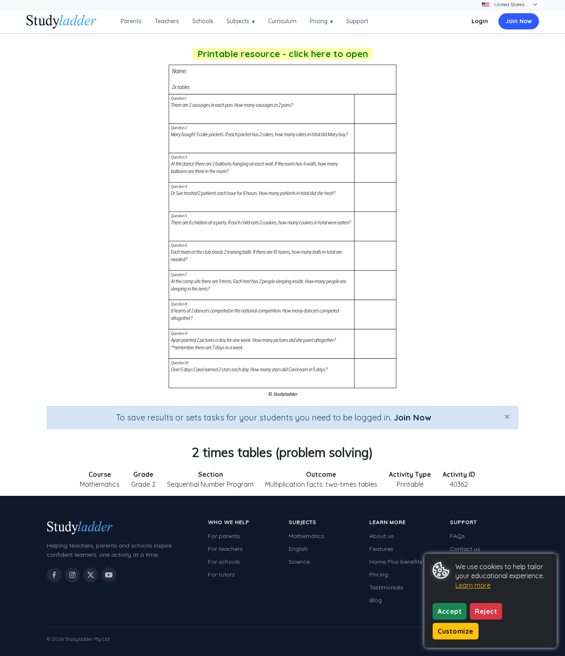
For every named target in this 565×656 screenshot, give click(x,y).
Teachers (167, 21)
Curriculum (282, 21)
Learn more (473, 585)
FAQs (457, 536)
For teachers (225, 549)
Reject (486, 611)
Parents (131, 21)
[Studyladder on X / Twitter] (90, 574)
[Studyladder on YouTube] (108, 574)
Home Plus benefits (395, 561)
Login (480, 21)
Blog (375, 600)
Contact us (465, 549)
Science (299, 561)
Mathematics (306, 536)
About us (381, 536)
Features (381, 549)
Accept (450, 611)
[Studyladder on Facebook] (54, 574)
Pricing (321, 21)
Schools (202, 21)
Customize (456, 631)
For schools (224, 561)
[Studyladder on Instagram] (72, 574)
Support (357, 21)
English (298, 549)
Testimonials (386, 587)
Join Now (518, 21)
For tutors (221, 574)
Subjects (241, 21)
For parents (224, 536)
